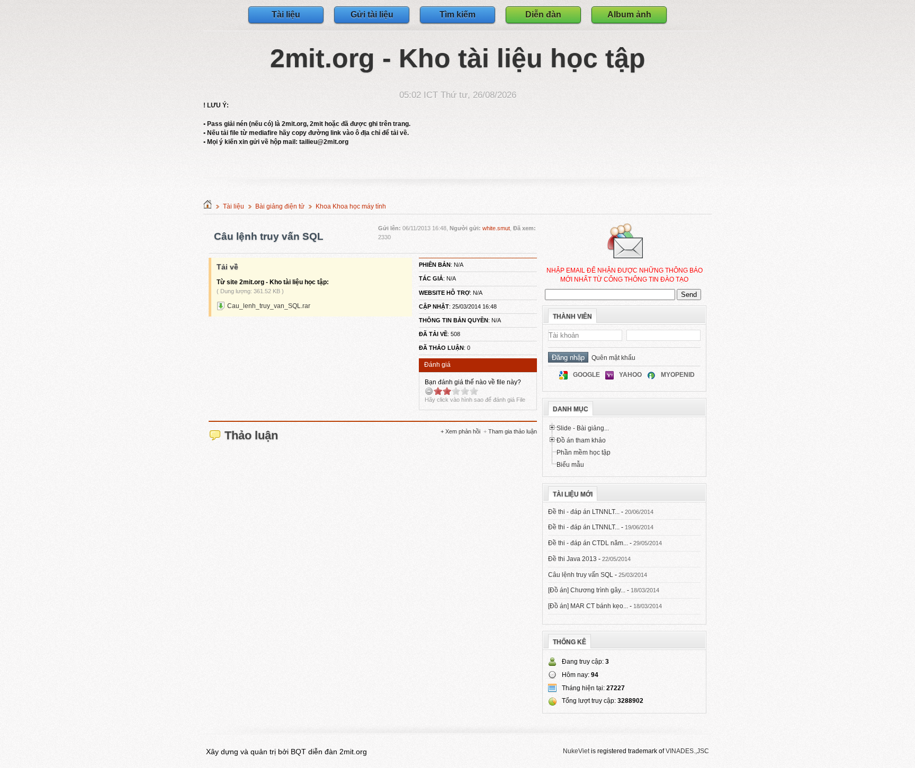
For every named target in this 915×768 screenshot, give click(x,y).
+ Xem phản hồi (460, 431)
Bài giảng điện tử (279, 206)
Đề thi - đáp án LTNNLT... (584, 512)
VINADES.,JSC (687, 751)
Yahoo (630, 374)
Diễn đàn (543, 14)
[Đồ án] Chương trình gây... (586, 590)
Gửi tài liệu (372, 14)
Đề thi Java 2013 (572, 559)
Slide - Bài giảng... (583, 428)
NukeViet (576, 751)
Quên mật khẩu (611, 358)
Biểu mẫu (570, 464)
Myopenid (678, 374)
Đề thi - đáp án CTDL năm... (588, 543)
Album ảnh (629, 14)
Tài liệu (286, 14)
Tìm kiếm (457, 14)
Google (586, 374)
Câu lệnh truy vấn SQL (580, 575)
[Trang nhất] (207, 206)
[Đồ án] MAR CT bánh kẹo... (588, 606)
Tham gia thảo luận (512, 431)
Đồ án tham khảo (581, 440)
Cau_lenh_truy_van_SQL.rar (268, 306)
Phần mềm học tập (584, 452)
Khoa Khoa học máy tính (351, 206)
